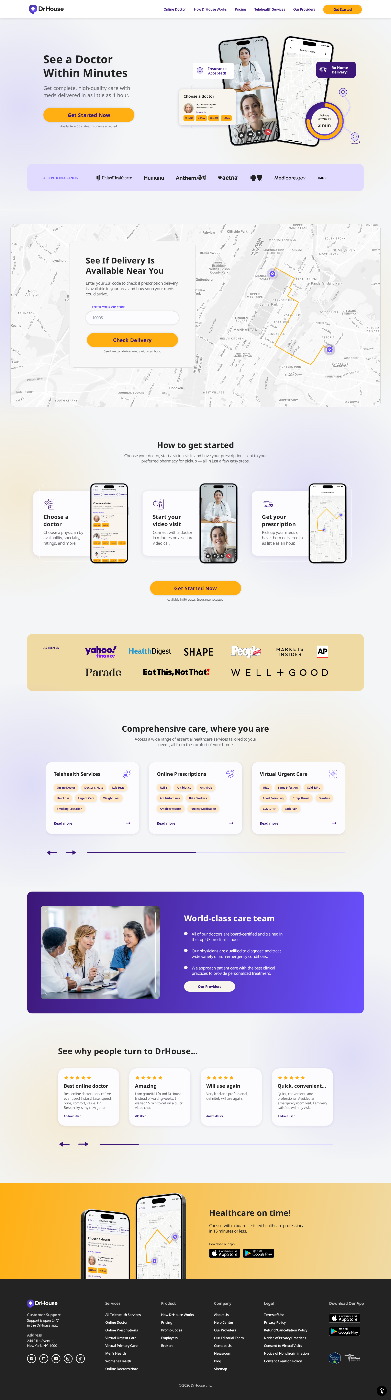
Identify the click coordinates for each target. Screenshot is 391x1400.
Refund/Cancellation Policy (285, 1330)
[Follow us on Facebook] (31, 1358)
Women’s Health (118, 1361)
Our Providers (304, 9)
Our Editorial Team (229, 1338)
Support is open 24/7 (43, 1320)
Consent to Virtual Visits (283, 1345)
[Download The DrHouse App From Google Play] (258, 1253)
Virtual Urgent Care (120, 1338)
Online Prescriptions (121, 1330)
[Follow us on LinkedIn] (43, 1358)
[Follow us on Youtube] (56, 1358)
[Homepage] (46, 9)
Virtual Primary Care (121, 1345)
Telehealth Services (269, 9)
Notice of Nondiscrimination (286, 1353)
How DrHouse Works (210, 9)
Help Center (223, 1322)
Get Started (342, 9)
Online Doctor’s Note (121, 1368)
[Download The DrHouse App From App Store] (224, 1253)
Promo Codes (171, 1330)
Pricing (240, 9)
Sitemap (220, 1368)
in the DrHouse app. (42, 1325)
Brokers (167, 1345)
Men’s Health (115, 1353)
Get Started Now (89, 114)
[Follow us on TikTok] (80, 1358)
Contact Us (223, 1345)
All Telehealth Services (123, 1314)
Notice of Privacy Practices (285, 1338)
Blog (217, 1361)
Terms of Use (274, 1314)
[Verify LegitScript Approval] (334, 1358)
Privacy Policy (275, 1322)
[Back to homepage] (56, 1303)
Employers (169, 1338)
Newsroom (222, 1353)
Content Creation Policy (283, 1361)
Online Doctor (175, 9)
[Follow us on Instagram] (68, 1358)
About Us (221, 1314)
